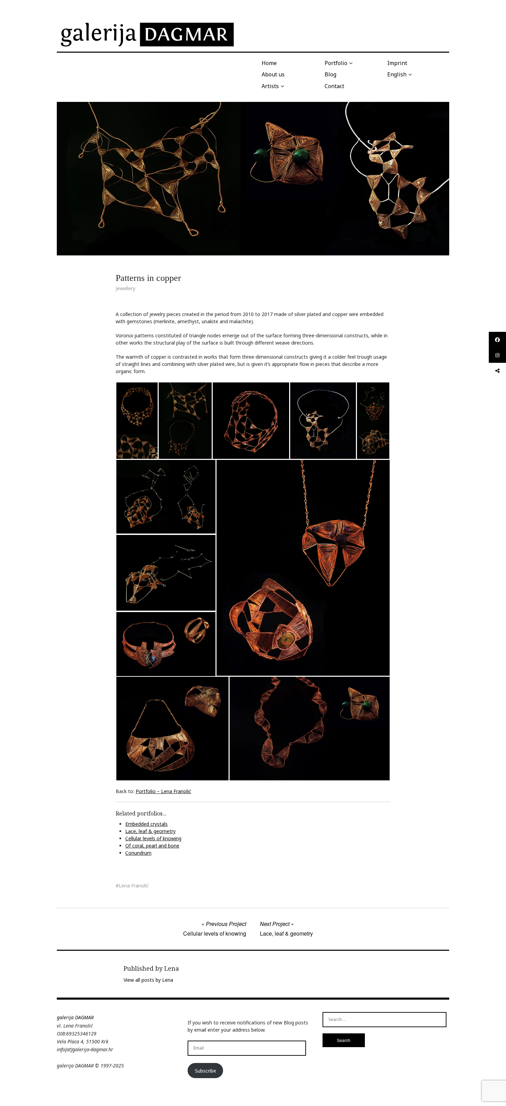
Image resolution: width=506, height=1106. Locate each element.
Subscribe (205, 1070)
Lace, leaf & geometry (150, 831)
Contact (334, 86)
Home (269, 63)
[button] (137, 421)
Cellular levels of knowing (153, 838)
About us (273, 74)
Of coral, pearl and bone (152, 845)
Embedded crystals (146, 824)
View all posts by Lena (148, 980)
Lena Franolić (134, 885)
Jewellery (125, 288)
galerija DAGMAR (75, 1017)
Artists (270, 86)
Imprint (397, 63)
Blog (330, 74)
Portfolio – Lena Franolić (163, 791)
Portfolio (336, 63)
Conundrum (138, 853)
